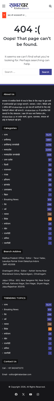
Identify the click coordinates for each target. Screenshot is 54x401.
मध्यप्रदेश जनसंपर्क (12, 154)
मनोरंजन (7, 223)
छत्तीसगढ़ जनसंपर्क (11, 144)
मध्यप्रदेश (7, 149)
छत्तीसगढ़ (7, 139)
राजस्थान (7, 169)
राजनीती (7, 233)
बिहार (6, 194)
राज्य (6, 134)
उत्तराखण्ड (8, 189)
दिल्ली (6, 164)
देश (5, 204)
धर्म (5, 209)
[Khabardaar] (20, 6)
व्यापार (6, 214)
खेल (5, 228)
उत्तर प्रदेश (8, 159)
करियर (6, 238)
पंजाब (6, 174)
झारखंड (7, 184)
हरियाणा (7, 179)
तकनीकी (7, 243)
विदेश (6, 219)
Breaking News (11, 199)
